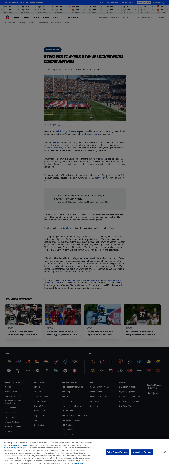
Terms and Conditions (18, 445)
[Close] (165, 452)
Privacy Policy (10, 448)
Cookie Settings (80, 463)
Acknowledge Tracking (142, 452)
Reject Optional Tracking (117, 452)
